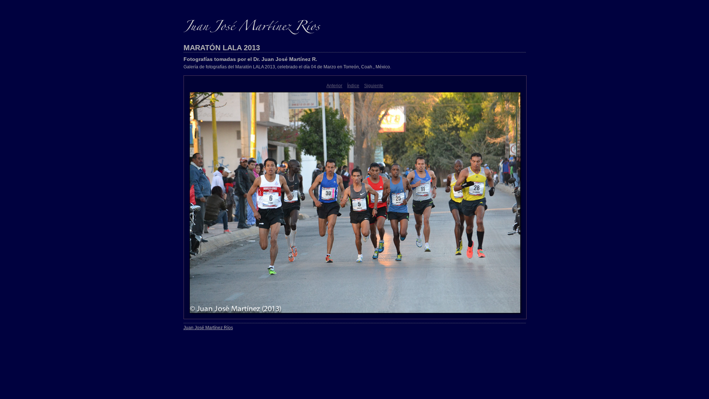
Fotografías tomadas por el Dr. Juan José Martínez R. (250, 59)
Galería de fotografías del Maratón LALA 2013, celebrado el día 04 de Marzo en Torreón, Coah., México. (287, 66)
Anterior (334, 85)
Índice (353, 85)
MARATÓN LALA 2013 (222, 48)
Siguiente (373, 85)
